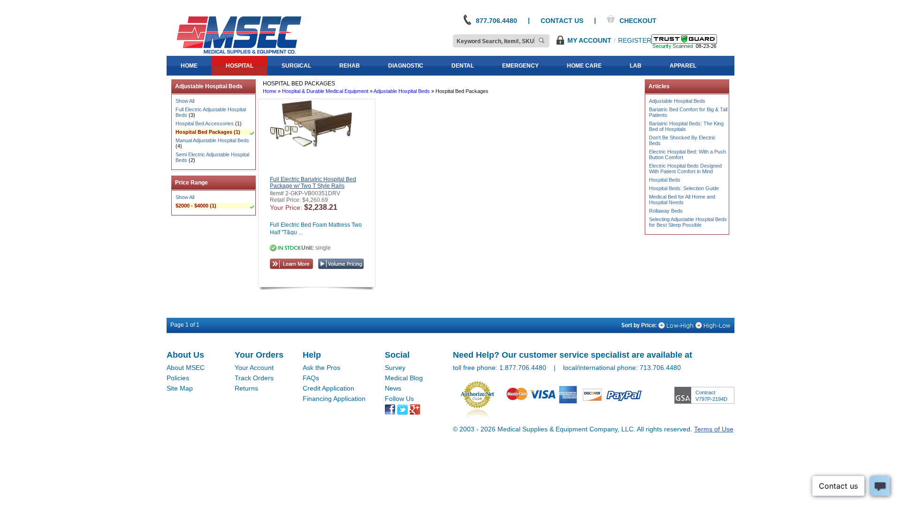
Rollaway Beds (666, 211)
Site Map (180, 388)
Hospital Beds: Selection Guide (684, 188)
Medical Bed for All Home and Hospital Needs (682, 199)
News (393, 388)
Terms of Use (713, 429)
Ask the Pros (321, 367)
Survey (395, 367)
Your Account (254, 367)
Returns (246, 388)
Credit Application (328, 388)
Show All (185, 101)
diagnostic (405, 65)
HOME (189, 65)
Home (269, 91)
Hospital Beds (664, 180)
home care (584, 65)
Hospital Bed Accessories (205, 123)
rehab (349, 65)
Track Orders (254, 378)
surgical (296, 65)
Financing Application (334, 398)
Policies (178, 378)
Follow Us (399, 398)
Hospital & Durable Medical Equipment (325, 91)
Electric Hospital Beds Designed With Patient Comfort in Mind (685, 168)
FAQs (311, 378)
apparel (683, 65)
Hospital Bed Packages (204, 132)
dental (462, 65)
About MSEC (186, 367)
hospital (239, 65)
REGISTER (634, 40)
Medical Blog (404, 378)
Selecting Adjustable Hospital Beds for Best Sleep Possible (688, 222)
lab (635, 65)
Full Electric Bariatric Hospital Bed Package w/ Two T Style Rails (313, 182)
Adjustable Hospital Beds (402, 91)
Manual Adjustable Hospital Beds (212, 140)
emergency (520, 65)
